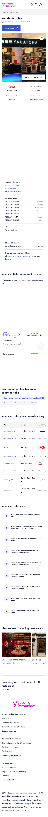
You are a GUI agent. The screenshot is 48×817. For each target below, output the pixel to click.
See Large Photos (35, 77)
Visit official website (14, 191)
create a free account (24, 256)
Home (4, 12)
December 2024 (9, 438)
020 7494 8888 (14, 185)
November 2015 (9, 490)
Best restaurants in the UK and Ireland (16, 743)
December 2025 (9, 431)
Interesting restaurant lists (12, 755)
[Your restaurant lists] (36, 4)
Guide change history (10, 747)
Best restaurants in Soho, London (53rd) (20, 403)
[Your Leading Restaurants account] (40, 4)
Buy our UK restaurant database (14, 726)
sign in (12, 256)
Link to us (5, 775)
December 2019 (9, 456)
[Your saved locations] (31, 4)
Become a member (9, 731)
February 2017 (9, 479)
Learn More (9, 28)
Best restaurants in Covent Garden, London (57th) (24, 398)
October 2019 (8, 463)
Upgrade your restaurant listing (14, 771)
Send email (12, 188)
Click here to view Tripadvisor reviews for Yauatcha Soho (23, 282)
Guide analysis (7, 751)
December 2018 (9, 471)
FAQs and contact (9, 779)
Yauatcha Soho (14, 12)
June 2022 (7, 447)
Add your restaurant (9, 767)
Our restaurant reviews (11, 722)
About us (5, 718)
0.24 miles (39, 246)
